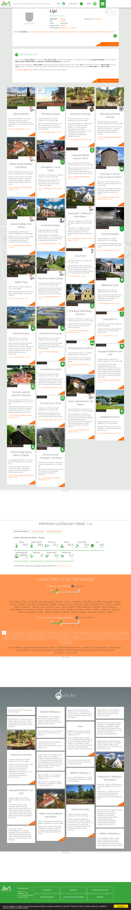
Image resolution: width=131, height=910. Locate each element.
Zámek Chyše (115, 647)
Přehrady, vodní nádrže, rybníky (17, 327)
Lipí (53, 11)
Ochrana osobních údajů (73, 897)
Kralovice (63, 25)
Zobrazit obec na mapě (24, 69)
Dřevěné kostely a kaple (15, 446)
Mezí (64, 32)
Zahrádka (92, 612)
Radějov (82, 32)
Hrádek (45, 32)
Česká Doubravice (36, 32)
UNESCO (41, 633)
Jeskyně (59, 637)
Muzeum (12, 386)
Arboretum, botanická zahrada (77, 107)
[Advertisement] (65, 506)
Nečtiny (113, 607)
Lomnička (49, 607)
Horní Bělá (31, 604)
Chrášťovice (77, 601)
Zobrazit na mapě (19, 129)
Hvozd (70, 604)
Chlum (67, 601)
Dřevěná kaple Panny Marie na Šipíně (81, 650)
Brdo (28, 32)
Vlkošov (66, 612)
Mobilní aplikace (47, 897)
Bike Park (90, 637)
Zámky (12, 107)
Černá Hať (32, 601)
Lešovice (35, 607)
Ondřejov (39, 609)
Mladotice (87, 607)
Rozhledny (41, 107)
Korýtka (108, 604)
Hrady (42, 272)
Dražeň (117, 601)
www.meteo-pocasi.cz (63, 566)
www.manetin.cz (97, 19)
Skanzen (71, 207)
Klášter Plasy (88, 647)
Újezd (93, 32)
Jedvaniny (78, 604)
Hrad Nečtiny (43, 604)
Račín (88, 609)
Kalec (86, 604)
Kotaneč (51, 32)
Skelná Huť (105, 609)
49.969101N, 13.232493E (68, 28)
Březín (18, 601)
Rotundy (101, 167)
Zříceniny (42, 448)
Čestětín (59, 601)
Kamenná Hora (97, 604)
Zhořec (112, 32)
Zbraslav (101, 612)
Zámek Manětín (16, 647)
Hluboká (13, 604)
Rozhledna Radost (107, 650)
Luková (59, 32)
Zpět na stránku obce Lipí (109, 81)
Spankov (115, 609)
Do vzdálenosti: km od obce (58, 586)
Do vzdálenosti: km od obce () (55, 617)
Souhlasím (121, 906)
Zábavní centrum (72, 149)
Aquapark (101, 345)
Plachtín (48, 609)
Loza (57, 607)
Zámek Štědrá (101, 647)
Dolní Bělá (87, 601)
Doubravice (108, 601)
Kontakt (100, 897)
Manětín (63, 19)
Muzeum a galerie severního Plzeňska (47, 650)
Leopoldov (25, 607)
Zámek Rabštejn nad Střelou (69, 647)
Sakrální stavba (12, 157)
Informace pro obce (100, 890)
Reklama (73, 890)
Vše (4, 633)
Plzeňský (63, 21)
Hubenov (62, 604)
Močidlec (97, 607)
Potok (62, 609)
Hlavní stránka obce (111, 44)
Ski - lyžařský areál (102, 227)
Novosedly (29, 609)
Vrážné (74, 612)
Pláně (56, 609)
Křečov (17, 607)
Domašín (97, 601)
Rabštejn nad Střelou (72, 32)
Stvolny (88, 32)
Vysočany (106, 32)
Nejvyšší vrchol (101, 313)
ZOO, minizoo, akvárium (44, 161)
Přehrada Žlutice (22, 650)
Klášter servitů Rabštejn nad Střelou (39, 647)
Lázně (42, 363)
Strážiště (31, 612)
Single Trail (99, 637)
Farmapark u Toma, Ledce (65, 652)
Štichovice (22, 612)
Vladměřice (99, 32)
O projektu (46, 890)
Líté (42, 607)
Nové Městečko (16, 609)
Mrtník (105, 607)
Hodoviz (21, 604)
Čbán (24, 601)
